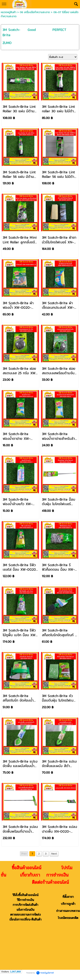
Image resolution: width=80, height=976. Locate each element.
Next (54, 854)
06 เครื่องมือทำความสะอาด (35, 12)
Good (32, 29)
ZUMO (7, 42)
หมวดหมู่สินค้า (8, 12)
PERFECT (59, 29)
